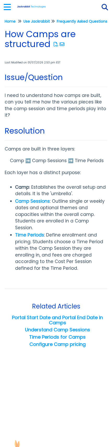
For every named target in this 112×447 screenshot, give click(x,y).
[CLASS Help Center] (31, 4)
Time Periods (29, 235)
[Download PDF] (56, 44)
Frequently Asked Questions (82, 21)
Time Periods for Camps (57, 337)
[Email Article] (62, 44)
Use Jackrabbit (36, 21)
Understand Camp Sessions (57, 329)
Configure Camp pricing (57, 344)
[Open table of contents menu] (9, 6)
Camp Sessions (32, 201)
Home (10, 21)
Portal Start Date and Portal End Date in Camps (57, 320)
